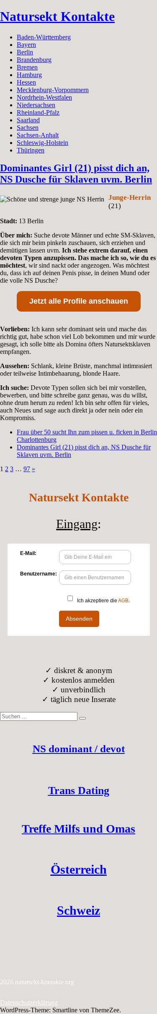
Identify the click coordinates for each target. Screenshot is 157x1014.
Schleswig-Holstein (42, 142)
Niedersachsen (36, 104)
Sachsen (28, 127)
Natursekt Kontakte (57, 16)
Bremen (27, 67)
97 (26, 468)
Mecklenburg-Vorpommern (53, 89)
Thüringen (30, 150)
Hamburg (29, 74)
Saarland (28, 120)
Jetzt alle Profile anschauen (78, 301)
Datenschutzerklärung (29, 1002)
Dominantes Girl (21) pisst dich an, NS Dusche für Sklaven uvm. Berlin (76, 174)
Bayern (26, 44)
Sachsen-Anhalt (38, 135)
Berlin (25, 52)
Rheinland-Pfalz (38, 112)
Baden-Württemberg (44, 37)
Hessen (26, 82)
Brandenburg (34, 59)
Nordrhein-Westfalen (44, 97)
